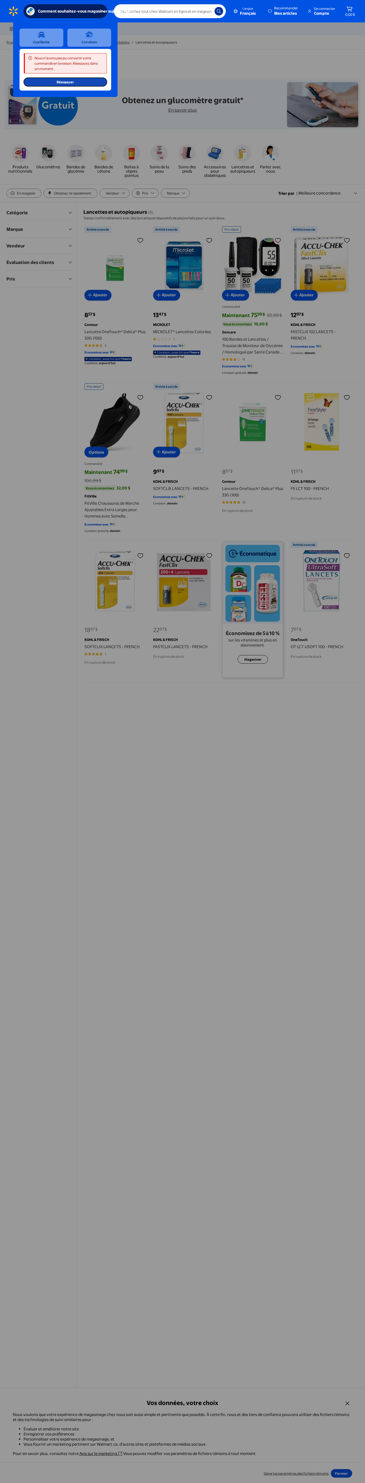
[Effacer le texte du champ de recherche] (206, 11)
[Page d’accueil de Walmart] (13, 11)
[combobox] (170, 11)
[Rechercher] (219, 11)
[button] (283, 11)
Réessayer (65, 82)
